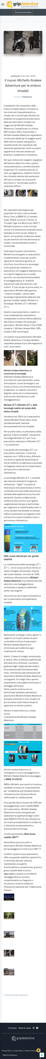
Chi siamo (12, 1028)
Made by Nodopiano (10, 1055)
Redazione (27, 96)
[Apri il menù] (3, 4)
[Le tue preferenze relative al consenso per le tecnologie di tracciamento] (42, 1055)
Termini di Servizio (31, 1050)
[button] (38, 1050)
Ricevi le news (25, 1028)
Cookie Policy (18, 1050)
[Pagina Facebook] (37, 1028)
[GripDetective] (23, 1038)
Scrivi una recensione (23, 12)
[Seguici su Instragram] (33, 1028)
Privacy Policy (6, 1050)
